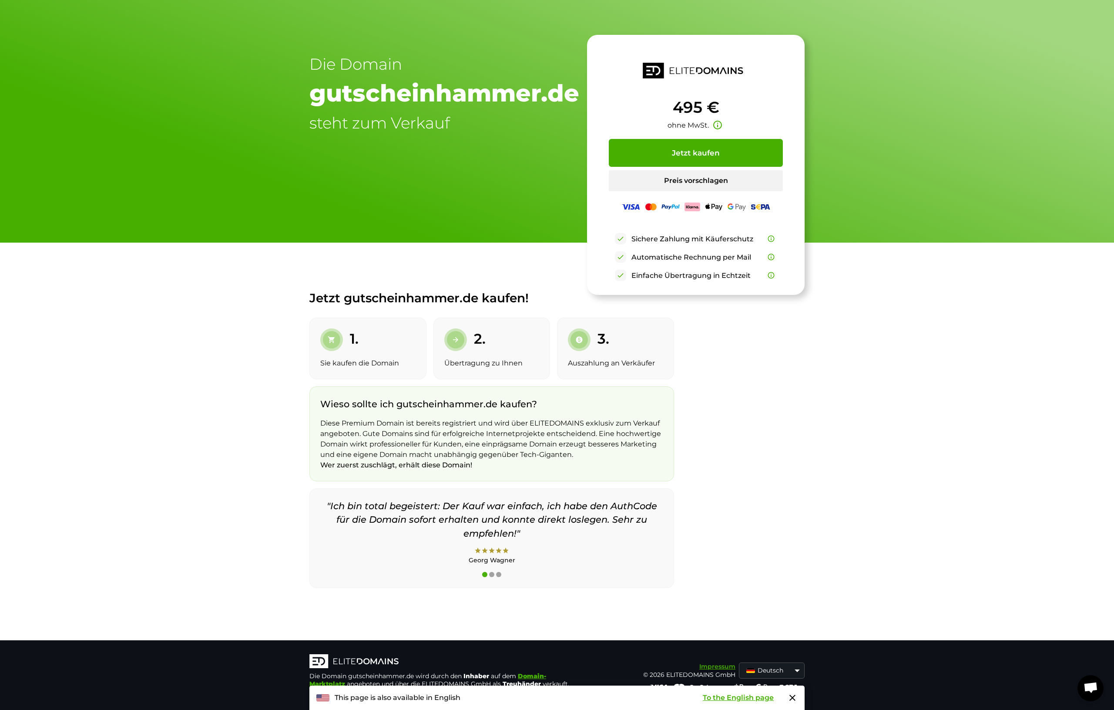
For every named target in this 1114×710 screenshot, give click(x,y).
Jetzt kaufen (696, 153)
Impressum (717, 666)
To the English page (738, 697)
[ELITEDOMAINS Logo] (439, 662)
